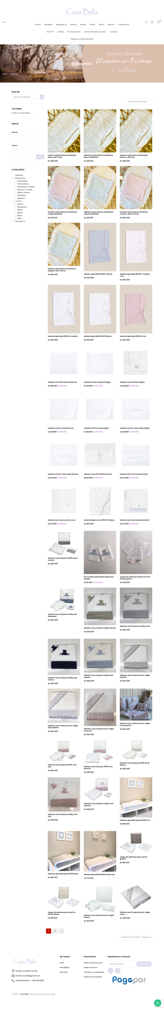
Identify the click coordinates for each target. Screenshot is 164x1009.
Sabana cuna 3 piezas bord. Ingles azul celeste (63, 726)
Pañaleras (21, 195)
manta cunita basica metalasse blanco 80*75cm (62, 156)
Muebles (48, 24)
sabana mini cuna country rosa (61, 520)
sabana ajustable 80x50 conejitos (63, 336)
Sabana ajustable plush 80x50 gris (63, 874)
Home (38, 24)
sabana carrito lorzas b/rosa (61, 428)
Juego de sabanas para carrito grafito (133, 858)
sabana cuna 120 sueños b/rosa (98, 474)
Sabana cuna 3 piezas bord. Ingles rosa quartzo (135, 724)
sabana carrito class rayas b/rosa (63, 474)
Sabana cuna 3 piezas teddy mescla (100, 628)
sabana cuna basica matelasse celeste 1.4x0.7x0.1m (62, 270)
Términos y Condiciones (94, 972)
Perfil (62, 963)
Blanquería (61, 24)
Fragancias (123, 24)
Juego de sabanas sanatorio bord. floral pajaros (135, 578)
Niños (101, 24)
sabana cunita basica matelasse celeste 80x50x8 (98, 213)
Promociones (73, 31)
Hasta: (14, 145)
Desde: (15, 132)
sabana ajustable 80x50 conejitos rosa (135, 275)
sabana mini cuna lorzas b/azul (134, 474)
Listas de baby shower (95, 31)
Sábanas (19, 175)
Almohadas (22, 181)
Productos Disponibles (21, 113)
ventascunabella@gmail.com (27, 976)
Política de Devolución (93, 963)
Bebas (73, 24)
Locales (113, 31)
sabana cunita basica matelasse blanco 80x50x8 (98, 156)
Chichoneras (22, 184)
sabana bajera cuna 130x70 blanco (99, 520)
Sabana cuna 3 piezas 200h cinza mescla (62, 559)
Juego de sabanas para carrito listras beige (61, 913)
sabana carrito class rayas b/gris (134, 428)
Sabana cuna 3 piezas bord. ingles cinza (135, 913)
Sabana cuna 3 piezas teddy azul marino (62, 679)
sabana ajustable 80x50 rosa (133, 336)
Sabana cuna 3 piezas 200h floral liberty (134, 764)
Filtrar (40, 157)
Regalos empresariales (82, 39)
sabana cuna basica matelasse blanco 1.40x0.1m (134, 156)
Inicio (4, 74)
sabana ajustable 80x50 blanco (98, 336)
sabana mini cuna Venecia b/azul (134, 520)
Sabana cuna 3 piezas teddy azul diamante (62, 615)
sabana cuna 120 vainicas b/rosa (62, 382)
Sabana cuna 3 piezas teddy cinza (135, 626)
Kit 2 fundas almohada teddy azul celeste (99, 578)
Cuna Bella (24, 994)
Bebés (83, 24)
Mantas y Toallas (24, 189)
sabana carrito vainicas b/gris (97, 382)
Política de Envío (90, 967)
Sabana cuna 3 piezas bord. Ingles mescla (135, 676)
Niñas (92, 24)
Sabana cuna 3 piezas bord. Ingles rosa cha (99, 730)
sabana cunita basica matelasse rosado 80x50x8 (62, 213)
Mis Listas (63, 972)
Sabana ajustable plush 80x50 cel (135, 820)
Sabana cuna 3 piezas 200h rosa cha (62, 766)
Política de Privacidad (93, 977)
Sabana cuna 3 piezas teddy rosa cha (62, 815)
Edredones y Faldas (25, 187)
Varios (60, 31)
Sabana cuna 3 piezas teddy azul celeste (98, 676)
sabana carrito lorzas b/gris (96, 428)
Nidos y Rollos (23, 192)
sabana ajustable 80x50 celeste (98, 274)
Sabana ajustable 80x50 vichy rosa (99, 874)
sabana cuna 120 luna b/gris (132, 382)
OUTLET (50, 31)
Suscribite (144, 964)
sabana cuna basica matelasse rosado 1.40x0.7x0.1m (134, 213)
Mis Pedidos (64, 967)
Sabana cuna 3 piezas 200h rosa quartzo (98, 767)
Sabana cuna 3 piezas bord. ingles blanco (99, 916)
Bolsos (111, 24)
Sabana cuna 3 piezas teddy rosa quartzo (98, 804)
